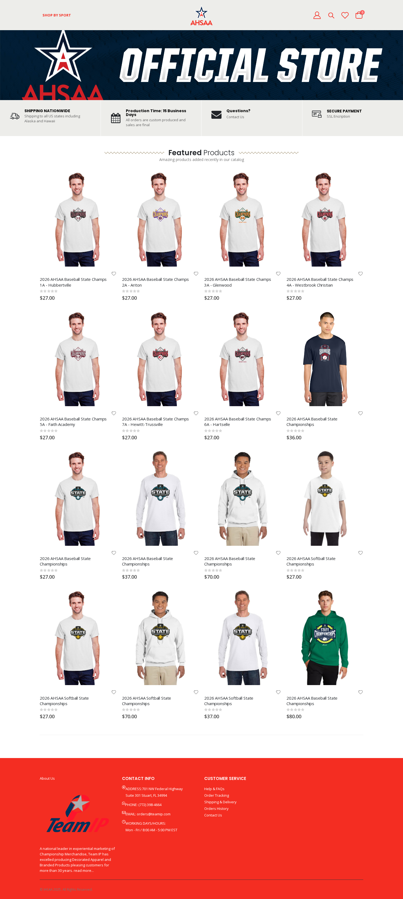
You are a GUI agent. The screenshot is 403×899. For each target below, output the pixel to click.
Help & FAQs (214, 788)
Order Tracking (216, 795)
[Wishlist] (345, 15)
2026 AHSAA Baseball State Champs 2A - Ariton (155, 281)
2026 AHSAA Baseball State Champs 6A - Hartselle (237, 421)
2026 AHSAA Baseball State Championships (311, 421)
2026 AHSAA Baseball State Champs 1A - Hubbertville (73, 281)
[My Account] (317, 15)
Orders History (216, 808)
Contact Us (235, 116)
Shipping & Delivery (220, 801)
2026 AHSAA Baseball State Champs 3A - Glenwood (237, 281)
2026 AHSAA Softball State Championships (311, 561)
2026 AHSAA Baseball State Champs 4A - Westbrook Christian (319, 281)
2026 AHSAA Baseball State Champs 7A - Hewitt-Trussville (155, 421)
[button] (114, 274)
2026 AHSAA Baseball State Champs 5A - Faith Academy (73, 421)
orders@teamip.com (154, 814)
